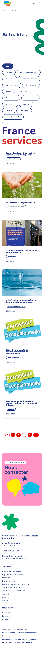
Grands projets (11, 98)
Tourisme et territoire (12, 587)
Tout (7, 66)
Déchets (9, 72)
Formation (23, 91)
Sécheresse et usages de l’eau (20, 203)
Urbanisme (24, 111)
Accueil (4, 11)
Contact (6, 600)
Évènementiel (31, 85)
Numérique (10, 104)
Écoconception (7, 636)
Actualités (6, 594)
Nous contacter (16, 470)
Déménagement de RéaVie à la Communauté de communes (21, 301)
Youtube (6, 613)
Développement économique (15, 584)
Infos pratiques (30, 98)
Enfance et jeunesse (29, 79)
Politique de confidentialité (28, 633)
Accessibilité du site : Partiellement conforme (19, 639)
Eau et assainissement (28, 72)
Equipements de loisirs (12, 574)
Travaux (9, 111)
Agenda (6, 597)
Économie (9, 79)
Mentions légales (8, 633)
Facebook (6, 616)
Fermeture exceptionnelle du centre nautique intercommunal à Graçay (21, 403)
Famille (8, 91)
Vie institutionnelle (13, 117)
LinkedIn (6, 619)
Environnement (12, 85)
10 (30, 435)
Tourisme (26, 104)
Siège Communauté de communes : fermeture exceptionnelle (17, 352)
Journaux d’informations (13, 591)
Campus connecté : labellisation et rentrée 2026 (21, 251)
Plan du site (6, 643)
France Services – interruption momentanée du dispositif (20, 154)
